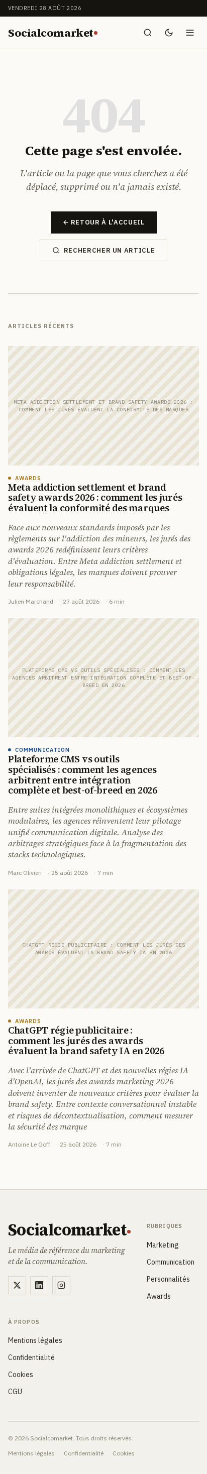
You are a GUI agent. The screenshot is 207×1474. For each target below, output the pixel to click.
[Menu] (190, 33)
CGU (15, 1391)
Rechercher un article (109, 250)
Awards (159, 1296)
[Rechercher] (148, 33)
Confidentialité (31, 1357)
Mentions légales (35, 1340)
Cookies (20, 1374)
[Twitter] (17, 1285)
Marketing (163, 1245)
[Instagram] (61, 1285)
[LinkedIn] (39, 1285)
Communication (170, 1262)
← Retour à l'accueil (104, 222)
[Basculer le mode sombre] (169, 33)
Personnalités (168, 1279)
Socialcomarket (50, 32)
